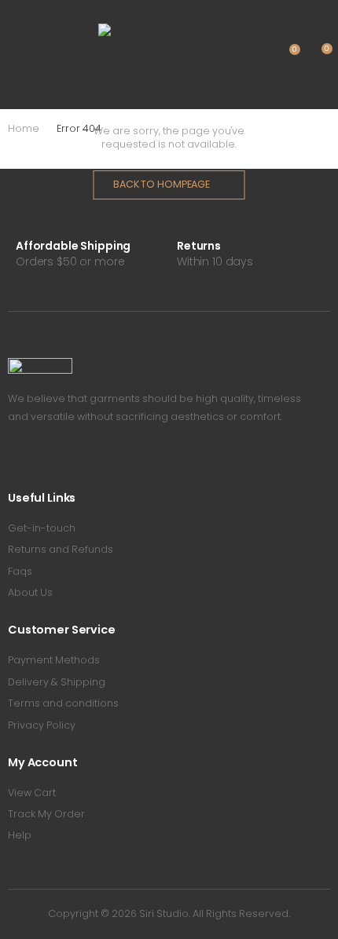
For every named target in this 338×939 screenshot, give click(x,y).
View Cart (32, 792)
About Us (30, 592)
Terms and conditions (63, 703)
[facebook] (12, 459)
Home (23, 128)
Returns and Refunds (60, 549)
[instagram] (57, 459)
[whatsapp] (80, 459)
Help (19, 835)
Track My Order (46, 813)
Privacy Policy (41, 725)
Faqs (20, 571)
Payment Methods (54, 660)
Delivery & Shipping (56, 682)
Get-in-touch (41, 528)
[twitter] (35, 459)
